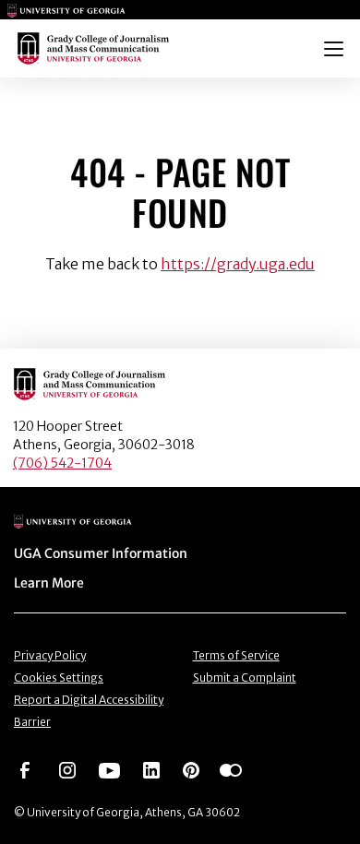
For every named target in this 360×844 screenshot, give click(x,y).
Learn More (49, 583)
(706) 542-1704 (62, 463)
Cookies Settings (58, 677)
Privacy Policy (50, 655)
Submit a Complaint (244, 677)
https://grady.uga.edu (238, 264)
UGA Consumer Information (100, 553)
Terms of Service (236, 655)
